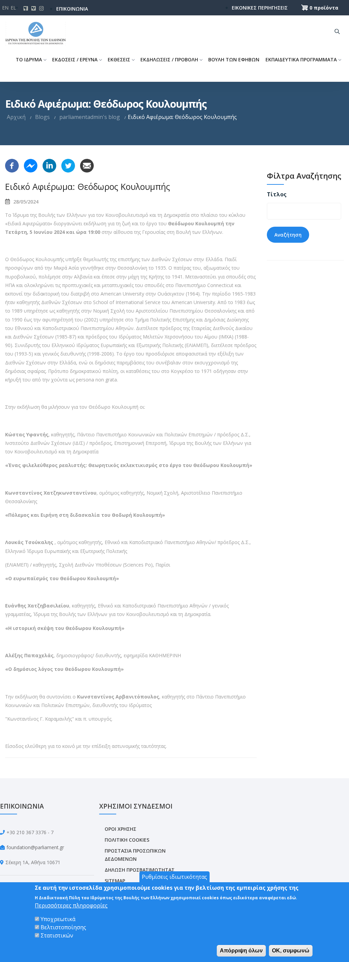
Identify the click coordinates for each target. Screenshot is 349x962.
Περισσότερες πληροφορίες (71, 905)
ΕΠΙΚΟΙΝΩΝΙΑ (72, 8)
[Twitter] (68, 165)
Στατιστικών (57, 935)
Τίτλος (277, 194)
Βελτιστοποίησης (63, 927)
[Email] (87, 165)
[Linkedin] (49, 165)
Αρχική (16, 117)
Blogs (42, 117)
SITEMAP (115, 880)
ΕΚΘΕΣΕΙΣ (119, 59)
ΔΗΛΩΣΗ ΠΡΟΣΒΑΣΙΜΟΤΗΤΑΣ (139, 870)
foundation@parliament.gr (35, 847)
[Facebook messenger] (30, 165)
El (13, 7)
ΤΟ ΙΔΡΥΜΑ (29, 59)
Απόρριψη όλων (241, 950)
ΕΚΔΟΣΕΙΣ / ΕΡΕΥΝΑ (74, 59)
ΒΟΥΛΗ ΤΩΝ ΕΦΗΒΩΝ (233, 59)
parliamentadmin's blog (89, 117)
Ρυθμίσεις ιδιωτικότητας (174, 877)
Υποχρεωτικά (58, 919)
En (5, 7)
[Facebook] (12, 165)
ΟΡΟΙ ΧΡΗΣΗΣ (120, 829)
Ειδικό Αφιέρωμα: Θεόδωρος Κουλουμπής (87, 186)
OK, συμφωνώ (290, 950)
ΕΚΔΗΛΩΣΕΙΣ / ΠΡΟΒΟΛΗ (169, 59)
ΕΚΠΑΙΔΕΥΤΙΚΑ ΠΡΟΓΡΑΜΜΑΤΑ (301, 59)
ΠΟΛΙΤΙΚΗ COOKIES (127, 840)
